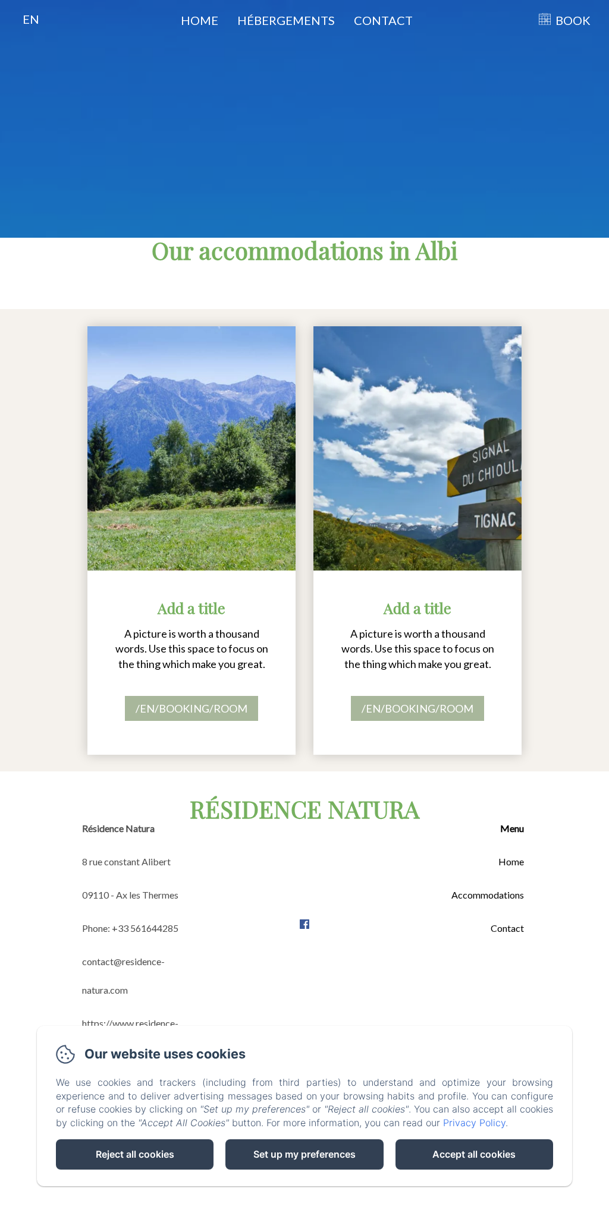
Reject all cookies (135, 1154)
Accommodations (487, 894)
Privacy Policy (474, 1123)
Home (199, 20)
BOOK (573, 20)
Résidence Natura (304, 808)
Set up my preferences (304, 1154)
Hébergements (286, 20)
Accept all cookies (474, 1154)
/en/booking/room (191, 708)
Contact (383, 20)
